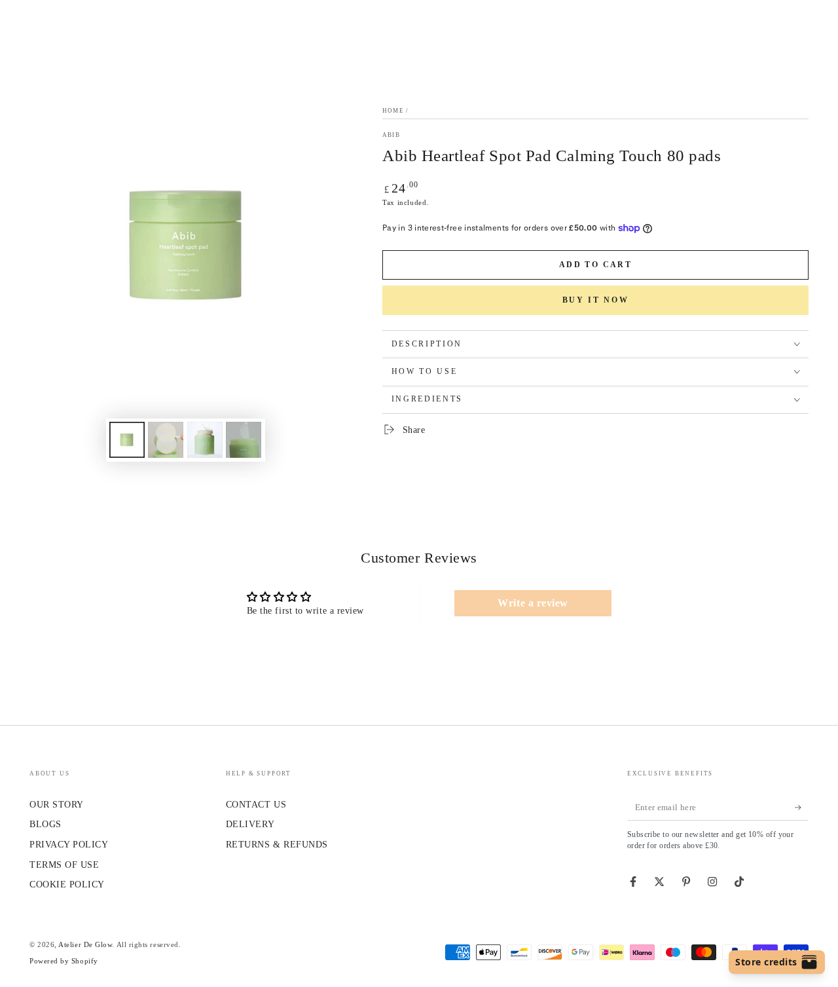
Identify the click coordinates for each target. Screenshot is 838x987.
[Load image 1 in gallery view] (127, 440)
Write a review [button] (533, 602)
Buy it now (595, 300)
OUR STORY (56, 804)
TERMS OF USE (64, 864)
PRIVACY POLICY (69, 844)
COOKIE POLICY (67, 884)
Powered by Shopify (63, 961)
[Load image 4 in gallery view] (243, 440)
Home (393, 110)
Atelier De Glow (85, 944)
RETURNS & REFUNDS (277, 844)
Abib (391, 135)
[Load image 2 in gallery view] (165, 440)
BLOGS (45, 824)
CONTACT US (256, 804)
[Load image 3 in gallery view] (205, 440)
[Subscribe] (802, 807)
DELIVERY (250, 824)
